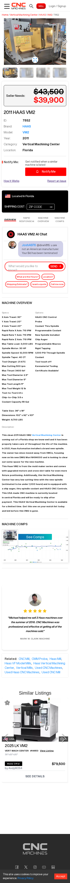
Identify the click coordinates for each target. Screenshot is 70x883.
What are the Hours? (28, 277)
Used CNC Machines (48, 667)
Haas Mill (55, 658)
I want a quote (39, 284)
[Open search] (31, 6)
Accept (60, 876)
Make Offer (13, 763)
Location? (48, 277)
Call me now (57, 284)
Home (5, 15)
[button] (35, 60)
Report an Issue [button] (56, 181)
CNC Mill (24, 658)
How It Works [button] (11, 181)
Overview (10, 219)
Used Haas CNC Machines (22, 672)
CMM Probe (39, 658)
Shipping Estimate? (17, 284)
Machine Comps (60, 219)
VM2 (49, 15)
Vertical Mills (24, 667)
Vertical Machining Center (24, 15)
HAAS (42, 15)
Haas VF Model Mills (18, 663)
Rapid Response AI (26, 219)
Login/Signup (57, 6)
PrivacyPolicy (25, 878)
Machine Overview (43, 219)
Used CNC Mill (51, 672)
